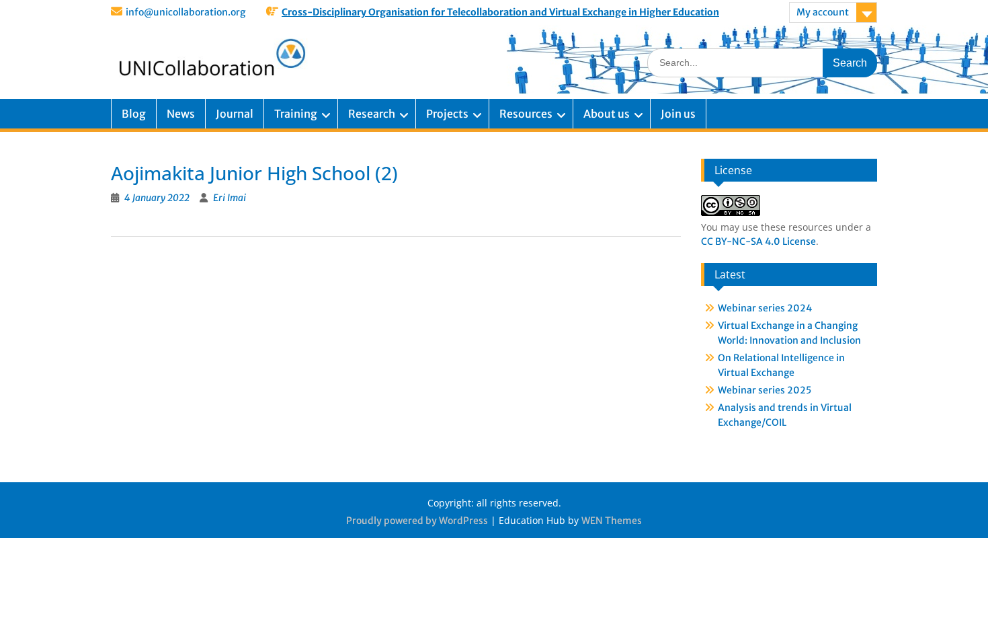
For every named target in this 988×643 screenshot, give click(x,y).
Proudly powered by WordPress (417, 521)
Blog (134, 113)
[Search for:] (762, 62)
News (181, 113)
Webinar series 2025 (764, 390)
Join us (678, 113)
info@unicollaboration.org (185, 12)
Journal (234, 113)
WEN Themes (611, 521)
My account (822, 12)
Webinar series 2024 (765, 308)
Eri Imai (229, 198)
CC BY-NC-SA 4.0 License (758, 241)
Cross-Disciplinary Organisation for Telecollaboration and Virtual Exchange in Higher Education (500, 12)
